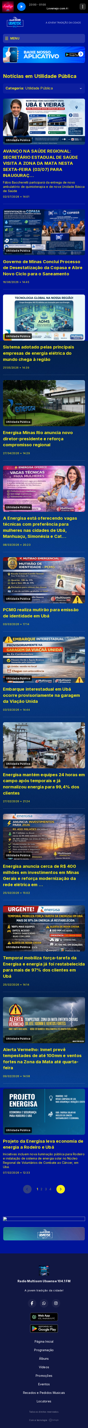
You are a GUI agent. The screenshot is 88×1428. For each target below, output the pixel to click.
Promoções (44, 1375)
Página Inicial (44, 1341)
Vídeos (44, 1367)
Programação (44, 1350)
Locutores (44, 1401)
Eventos (44, 1384)
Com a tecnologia (38, 1420)
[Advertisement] (44, 1207)
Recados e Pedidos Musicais (44, 1392)
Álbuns (44, 1358)
